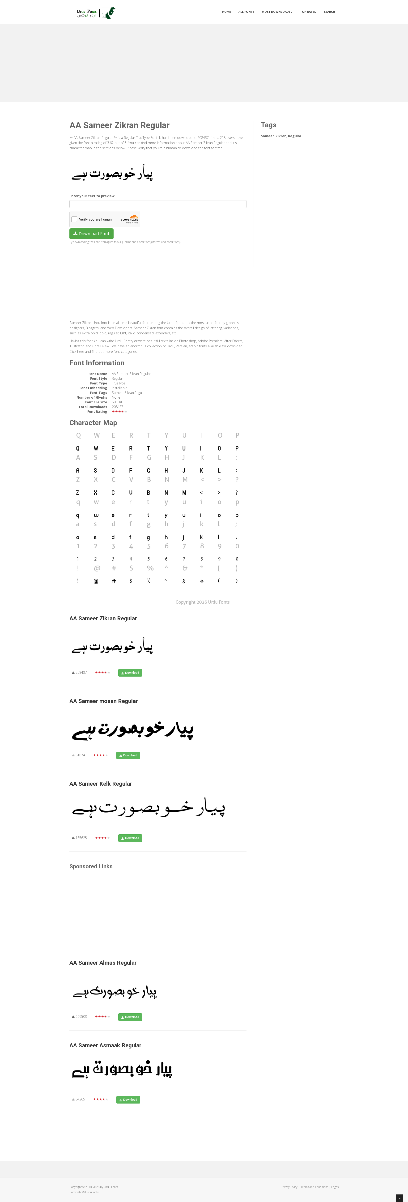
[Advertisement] (204, 62)
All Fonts (246, 12)
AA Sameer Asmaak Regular (105, 1045)
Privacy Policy (289, 1187)
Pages (335, 1187)
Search (329, 12)
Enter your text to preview (92, 196)
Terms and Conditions (314, 1187)
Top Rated (308, 12)
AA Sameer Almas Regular (103, 962)
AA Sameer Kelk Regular (100, 783)
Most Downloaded (277, 12)
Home (226, 12)
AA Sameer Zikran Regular (103, 618)
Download (132, 673)
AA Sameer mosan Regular (103, 701)
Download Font (93, 233)
